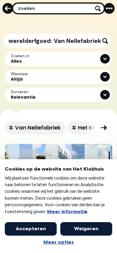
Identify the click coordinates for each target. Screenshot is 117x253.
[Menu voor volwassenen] (109, 8)
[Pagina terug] (7, 8)
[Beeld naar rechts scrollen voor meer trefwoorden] (103, 127)
